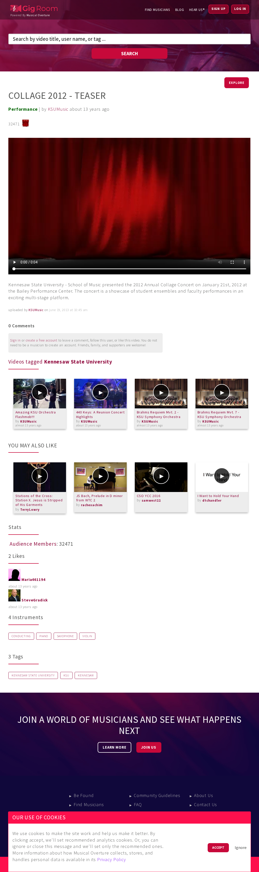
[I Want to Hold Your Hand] (222, 477)
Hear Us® (197, 10)
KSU (66, 675)
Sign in (15, 340)
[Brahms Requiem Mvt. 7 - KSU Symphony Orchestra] (222, 393)
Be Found (84, 795)
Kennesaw (86, 675)
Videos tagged (60, 361)
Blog (179, 10)
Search (129, 53)
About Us (203, 795)
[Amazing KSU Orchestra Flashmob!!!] (39, 393)
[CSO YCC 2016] (161, 477)
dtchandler (211, 500)
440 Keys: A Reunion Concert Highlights (100, 414)
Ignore (241, 847)
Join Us (148, 747)
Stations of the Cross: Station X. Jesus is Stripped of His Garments (39, 500)
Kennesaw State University (33, 675)
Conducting (21, 636)
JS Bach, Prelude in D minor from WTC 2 (99, 498)
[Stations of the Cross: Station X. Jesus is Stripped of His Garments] (39, 477)
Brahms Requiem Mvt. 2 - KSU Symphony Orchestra (159, 414)
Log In (240, 9)
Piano (43, 636)
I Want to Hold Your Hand (218, 496)
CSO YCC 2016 (148, 496)
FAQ (138, 804)
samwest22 (151, 500)
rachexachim (92, 505)
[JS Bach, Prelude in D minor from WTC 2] (100, 477)
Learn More (114, 747)
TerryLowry (29, 509)
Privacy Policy (111, 859)
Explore (236, 83)
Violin (87, 636)
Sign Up (218, 9)
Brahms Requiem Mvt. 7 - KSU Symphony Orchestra (219, 414)
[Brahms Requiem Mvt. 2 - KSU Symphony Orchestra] (161, 393)
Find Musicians (157, 10)
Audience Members (33, 544)
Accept (218, 847)
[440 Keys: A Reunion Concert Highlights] (100, 393)
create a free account (42, 340)
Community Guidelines (157, 795)
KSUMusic (58, 109)
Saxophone (65, 636)
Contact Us (205, 804)
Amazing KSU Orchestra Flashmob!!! (35, 414)
